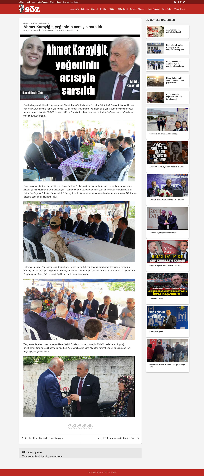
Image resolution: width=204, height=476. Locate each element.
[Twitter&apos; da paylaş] (75, 426)
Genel (26, 23)
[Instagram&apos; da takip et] (181, 2)
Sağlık (133, 9)
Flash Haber (31, 2)
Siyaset (94, 9)
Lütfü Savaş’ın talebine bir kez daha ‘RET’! (165, 266)
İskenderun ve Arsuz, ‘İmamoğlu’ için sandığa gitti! (167, 366)
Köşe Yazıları (42, 2)
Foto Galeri (167, 9)
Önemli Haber (55, 2)
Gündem (85, 9)
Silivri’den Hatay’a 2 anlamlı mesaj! (163, 134)
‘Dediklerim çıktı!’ (156, 332)
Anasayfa (74, 9)
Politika (103, 9)
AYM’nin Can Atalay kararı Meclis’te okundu (166, 167)
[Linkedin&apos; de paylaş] (90, 426)
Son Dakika (67, 2)
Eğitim (21, 2)
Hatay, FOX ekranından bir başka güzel (116, 438)
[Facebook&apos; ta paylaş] (70, 426)
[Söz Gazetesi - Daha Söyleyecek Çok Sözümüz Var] (32, 9)
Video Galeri (179, 9)
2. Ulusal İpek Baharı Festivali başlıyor (44, 438)
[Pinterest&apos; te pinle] (85, 426)
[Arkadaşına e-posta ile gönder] (80, 426)
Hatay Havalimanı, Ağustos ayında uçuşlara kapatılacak (175, 63)
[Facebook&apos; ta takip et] (178, 2)
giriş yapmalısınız (53, 456)
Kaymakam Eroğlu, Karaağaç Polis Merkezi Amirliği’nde (175, 47)
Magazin (142, 9)
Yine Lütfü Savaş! (156, 299)
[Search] (175, 2)
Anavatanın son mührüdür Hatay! (173, 31)
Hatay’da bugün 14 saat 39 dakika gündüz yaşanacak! (175, 80)
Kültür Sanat (122, 9)
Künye (77, 2)
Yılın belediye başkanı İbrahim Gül (162, 233)
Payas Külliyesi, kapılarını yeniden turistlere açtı (174, 96)
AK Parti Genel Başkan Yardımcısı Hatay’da (166, 200)
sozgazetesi (72, 30)
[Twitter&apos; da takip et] (184, 2)
